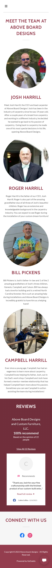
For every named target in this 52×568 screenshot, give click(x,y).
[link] (26, 493)
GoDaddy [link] (31, 561)
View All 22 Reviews (26, 449)
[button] (6, 6)
